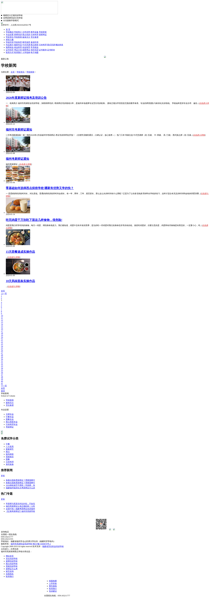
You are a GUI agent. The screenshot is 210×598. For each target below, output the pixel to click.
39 (2, 379)
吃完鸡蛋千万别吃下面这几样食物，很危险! (34, 219)
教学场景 (26, 42)
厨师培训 (18, 35)
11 (2, 318)
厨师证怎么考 (12, 569)
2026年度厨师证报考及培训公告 (26, 97)
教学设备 (34, 32)
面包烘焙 (10, 454)
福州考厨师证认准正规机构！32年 (20, 506)
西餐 (8, 459)
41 (2, 383)
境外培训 (34, 50)
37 (2, 375)
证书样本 (51, 50)
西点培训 (26, 35)
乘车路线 (53, 586)
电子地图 (34, 52)
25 (2, 348)
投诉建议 (53, 591)
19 (2, 335)
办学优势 (26, 32)
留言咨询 (10, 571)
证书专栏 (10, 50)
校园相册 (53, 581)
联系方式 (10, 52)
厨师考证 (43, 35)
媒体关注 (26, 37)
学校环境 (10, 42)
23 (2, 344)
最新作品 (18, 45)
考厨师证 (10, 427)
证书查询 (43, 50)
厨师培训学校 (12, 561)
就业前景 (18, 47)
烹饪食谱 (34, 37)
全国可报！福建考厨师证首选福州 (20, 509)
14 (2, 324)
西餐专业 (10, 419)
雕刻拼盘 (59, 45)
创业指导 (26, 47)
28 (2, 355)
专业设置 (10, 35)
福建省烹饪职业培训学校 (53, 546)
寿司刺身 (10, 464)
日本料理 (34, 35)
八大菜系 (10, 446)
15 (2, 327)
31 (2, 362)
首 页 (8, 29)
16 (2, 329)
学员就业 (34, 47)
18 (2, 333)
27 (2, 353)
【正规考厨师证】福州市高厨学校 (20, 511)
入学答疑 (53, 583)
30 (2, 359)
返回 (3, 391)
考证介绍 (18, 50)
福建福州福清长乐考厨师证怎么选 (20, 488)
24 (2, 346)
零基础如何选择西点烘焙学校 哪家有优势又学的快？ (40, 188)
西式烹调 (51, 45)
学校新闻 (18, 37)
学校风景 (18, 42)
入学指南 (26, 52)
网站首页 (10, 556)
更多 (3, 476)
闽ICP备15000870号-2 (42, 544)
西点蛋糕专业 (12, 422)
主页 (13, 72)
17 (2, 331)
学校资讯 (10, 37)
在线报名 (10, 574)
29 (2, 357)
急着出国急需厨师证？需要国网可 (20, 480)
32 (2, 364)
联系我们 (18, 52)
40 (2, 381)
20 (2, 337)
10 (2, 316)
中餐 (8, 444)
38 (2, 377)
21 (2, 340)
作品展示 (10, 45)
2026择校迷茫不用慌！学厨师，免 (20, 485)
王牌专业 (10, 414)
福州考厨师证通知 (17, 158)
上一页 (4, 293)
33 (2, 366)
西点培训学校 (12, 564)
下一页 (4, 386)
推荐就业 (10, 47)
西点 (8, 452)
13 (2, 322)
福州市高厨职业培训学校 (21, 544)
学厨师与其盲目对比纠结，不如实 (20, 504)
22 (2, 342)
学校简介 (18, 32)
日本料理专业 (12, 424)
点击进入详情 (199, 135)
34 (2, 368)
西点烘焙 (34, 45)
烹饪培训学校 (12, 559)
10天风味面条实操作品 (20, 281)
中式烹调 (26, 45)
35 (2, 370)
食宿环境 (34, 42)
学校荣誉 (43, 32)
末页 (3, 388)
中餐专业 (10, 417)
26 (2, 351)
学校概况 (10, 32)
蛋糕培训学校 (12, 566)
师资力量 (10, 40)
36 (2, 372)
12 (2, 320)
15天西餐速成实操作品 (20, 251)
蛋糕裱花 (10, 457)
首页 (3, 291)
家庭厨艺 (10, 449)
